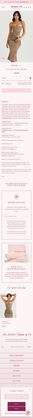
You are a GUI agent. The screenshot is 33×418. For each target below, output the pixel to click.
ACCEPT (16, 404)
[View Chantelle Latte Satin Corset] (8, 305)
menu (3, 7)
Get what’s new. (24, 2)
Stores (16, 371)
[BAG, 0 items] (30, 7)
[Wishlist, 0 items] (28, 7)
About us (16, 376)
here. (27, 398)
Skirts (11, 149)
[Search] (24, 7)
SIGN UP (29, 346)
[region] (16, 36)
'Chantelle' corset (6, 118)
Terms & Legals (16, 361)
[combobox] (16, 216)
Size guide (8, 83)
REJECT (16, 408)
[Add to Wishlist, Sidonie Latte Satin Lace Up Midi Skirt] (20, 65)
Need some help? (16, 356)
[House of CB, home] (16, 7)
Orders (16, 366)
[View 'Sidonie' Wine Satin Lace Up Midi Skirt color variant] (30, 78)
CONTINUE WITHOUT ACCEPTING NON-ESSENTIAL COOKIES (17, 413)
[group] (16, 73)
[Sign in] (26, 7)
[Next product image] (31, 36)
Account (16, 381)
